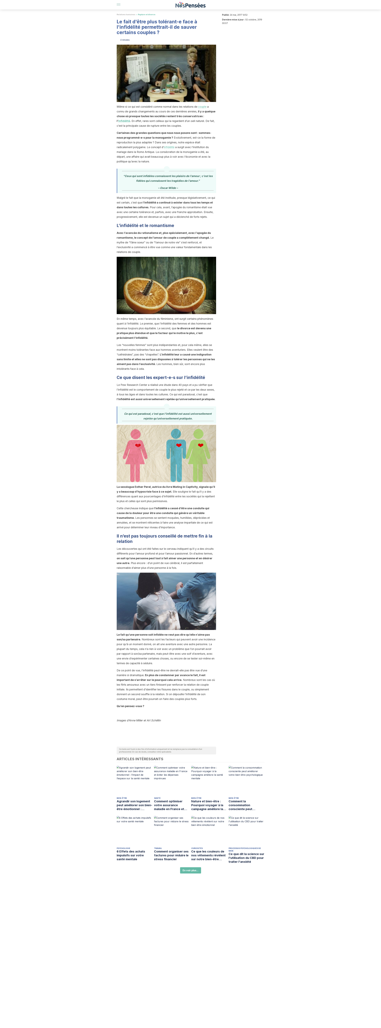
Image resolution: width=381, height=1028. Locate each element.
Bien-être (122, 798)
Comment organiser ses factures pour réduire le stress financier (171, 855)
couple (202, 106)
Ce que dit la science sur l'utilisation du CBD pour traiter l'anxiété (246, 858)
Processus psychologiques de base (245, 849)
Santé (157, 798)
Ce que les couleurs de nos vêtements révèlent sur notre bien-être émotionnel (208, 855)
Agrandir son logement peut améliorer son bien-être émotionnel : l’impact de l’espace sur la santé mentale (134, 805)
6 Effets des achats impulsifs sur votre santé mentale (131, 855)
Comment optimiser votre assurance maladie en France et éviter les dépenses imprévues (169, 805)
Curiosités (197, 848)
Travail (158, 848)
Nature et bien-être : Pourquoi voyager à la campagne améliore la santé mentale (207, 805)
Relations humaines (126, 14)
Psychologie (123, 848)
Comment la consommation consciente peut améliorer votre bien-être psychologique (244, 805)
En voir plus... (191, 870)
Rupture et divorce (146, 14)
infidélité (124, 121)
